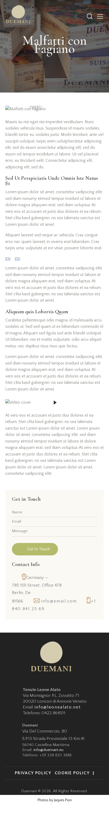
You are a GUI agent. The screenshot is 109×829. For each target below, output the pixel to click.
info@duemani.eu (48, 750)
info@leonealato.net (58, 707)
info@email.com (59, 601)
